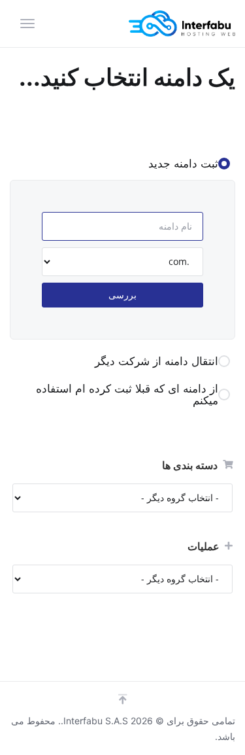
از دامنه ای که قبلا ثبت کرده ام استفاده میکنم (127, 394)
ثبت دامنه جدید (183, 163)
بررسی (122, 295)
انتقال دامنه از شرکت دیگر (156, 361)
